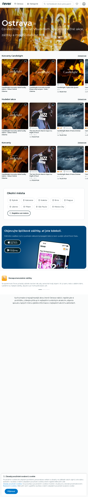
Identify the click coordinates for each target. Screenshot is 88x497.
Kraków (44, 200)
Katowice (29, 200)
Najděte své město (20, 213)
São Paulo (42, 207)
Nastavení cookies (10, 486)
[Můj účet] (83, 3)
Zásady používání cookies (12, 484)
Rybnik (15, 200)
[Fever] (7, 3)
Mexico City (59, 207)
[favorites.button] (25, 61)
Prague (69, 200)
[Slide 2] (48, 289)
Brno (57, 200)
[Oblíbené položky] (76, 3)
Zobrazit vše (82, 56)
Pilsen (28, 207)
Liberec (15, 207)
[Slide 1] (44, 289)
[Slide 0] (40, 289)
